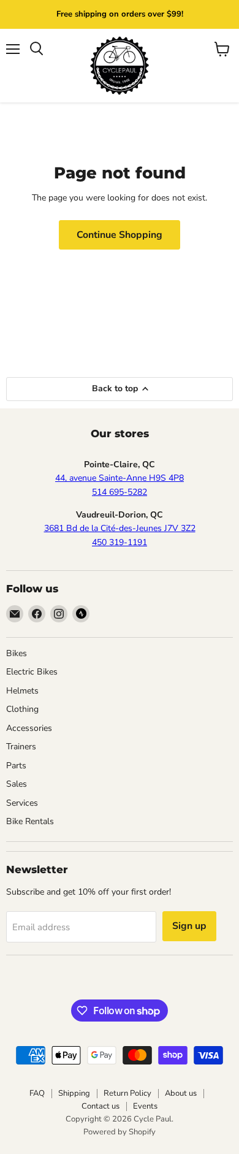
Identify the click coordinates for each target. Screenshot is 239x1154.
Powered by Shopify (119, 1131)
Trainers (21, 746)
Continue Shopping (119, 235)
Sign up (189, 926)
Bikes (16, 653)
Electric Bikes (32, 672)
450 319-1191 (119, 542)
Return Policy (127, 1093)
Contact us (101, 1106)
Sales (16, 784)
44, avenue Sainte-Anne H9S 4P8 (119, 478)
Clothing (22, 709)
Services (22, 803)
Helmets (22, 691)
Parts (16, 765)
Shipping (74, 1093)
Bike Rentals (30, 821)
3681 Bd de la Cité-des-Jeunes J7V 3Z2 (119, 528)
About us (181, 1093)
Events (145, 1106)
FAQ (37, 1093)
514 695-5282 (119, 492)
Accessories (29, 728)
